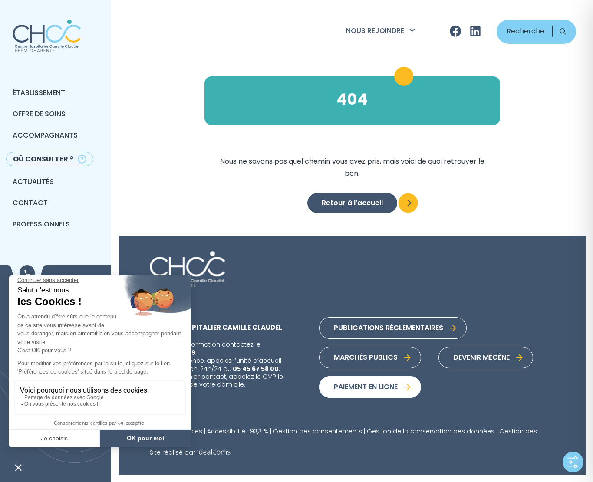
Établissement (39, 93)
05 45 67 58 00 (256, 369)
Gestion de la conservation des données (430, 432)
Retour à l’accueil (352, 203)
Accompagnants (45, 135)
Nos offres (367, 44)
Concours (366, 56)
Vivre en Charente (381, 68)
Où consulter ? (43, 160)
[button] (562, 31)
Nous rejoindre (375, 31)
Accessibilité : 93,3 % (237, 432)
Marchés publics (366, 358)
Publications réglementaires (388, 328)
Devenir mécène (481, 358)
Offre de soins (39, 114)
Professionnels (41, 224)
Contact (30, 203)
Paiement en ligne (366, 387)
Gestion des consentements (317, 432)
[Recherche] (536, 32)
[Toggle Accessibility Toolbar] (573, 462)
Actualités (33, 182)
